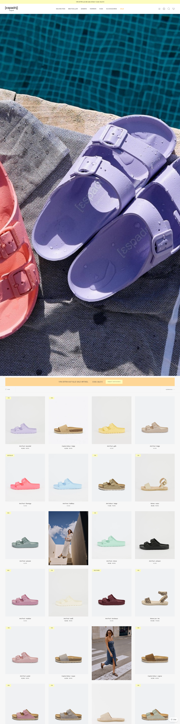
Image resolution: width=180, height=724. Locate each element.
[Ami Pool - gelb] (111, 420)
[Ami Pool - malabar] (25, 593)
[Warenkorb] (173, 9)
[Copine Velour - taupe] (68, 650)
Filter (8, 389)
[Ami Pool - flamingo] (25, 477)
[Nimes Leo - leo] (155, 593)
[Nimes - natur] (155, 477)
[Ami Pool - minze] (111, 535)
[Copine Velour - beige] (68, 420)
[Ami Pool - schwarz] (155, 535)
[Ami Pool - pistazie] (25, 535)
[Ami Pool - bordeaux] (111, 593)
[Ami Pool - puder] (25, 650)
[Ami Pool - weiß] (68, 593)
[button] (83, 8)
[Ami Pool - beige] (155, 420)
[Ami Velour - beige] (111, 477)
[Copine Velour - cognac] (155, 650)
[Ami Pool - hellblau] (68, 477)
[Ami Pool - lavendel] (25, 420)
